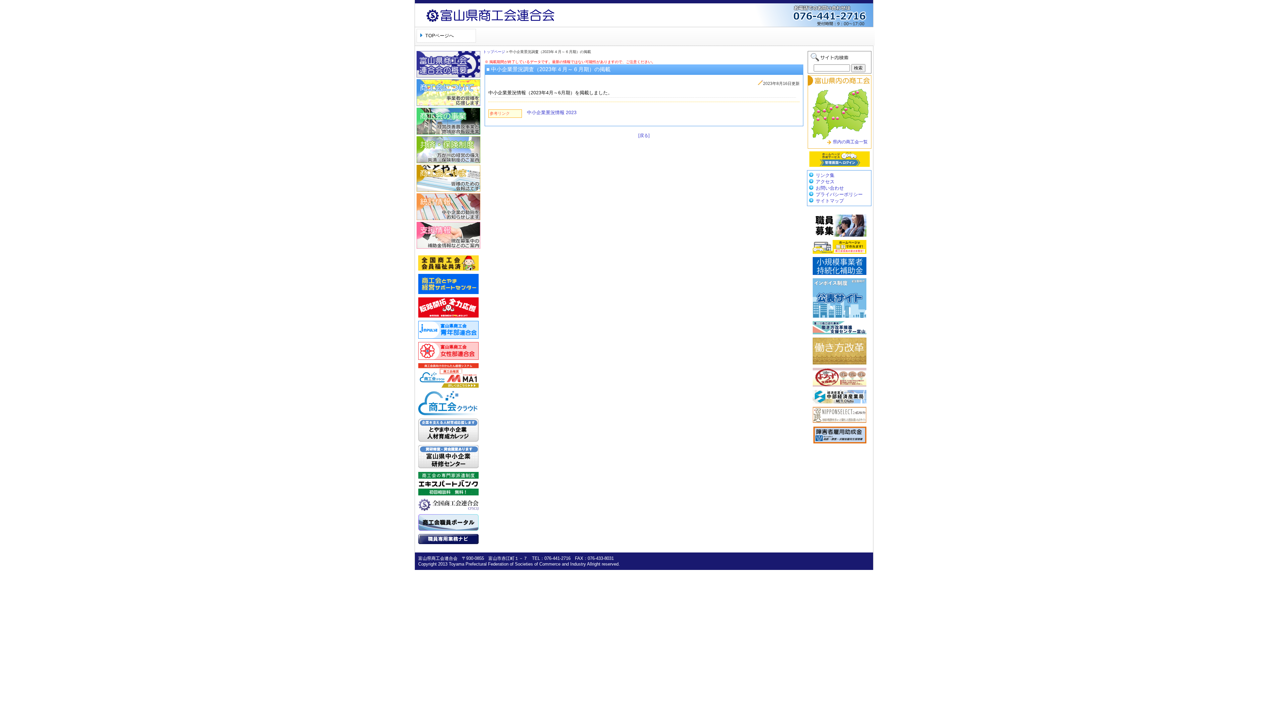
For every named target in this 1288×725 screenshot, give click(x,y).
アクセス (825, 181)
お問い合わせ (830, 188)
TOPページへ (439, 35)
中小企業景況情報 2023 (552, 112)
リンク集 (825, 175)
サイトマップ (830, 200)
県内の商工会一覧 (850, 141)
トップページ (494, 52)
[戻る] (644, 135)
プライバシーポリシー (839, 194)
